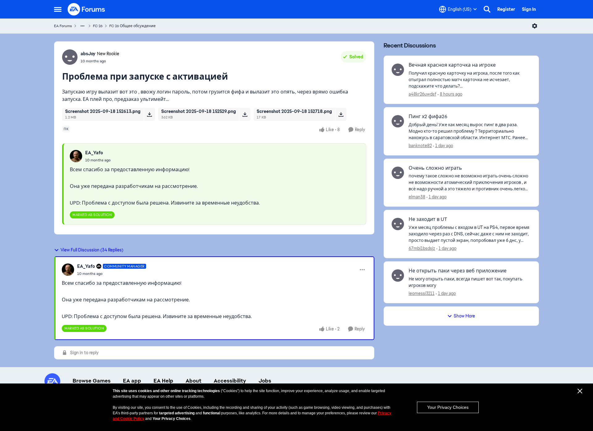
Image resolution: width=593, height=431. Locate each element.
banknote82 (420, 145)
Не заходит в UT (428, 219)
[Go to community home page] (86, 9)
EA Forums (63, 25)
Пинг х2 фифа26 (428, 117)
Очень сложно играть (435, 168)
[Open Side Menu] (58, 9)
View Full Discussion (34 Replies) (92, 250)
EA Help (163, 380)
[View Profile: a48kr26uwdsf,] (398, 70)
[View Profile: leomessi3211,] (398, 275)
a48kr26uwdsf (422, 94)
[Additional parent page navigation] (82, 26)
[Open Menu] (534, 26)
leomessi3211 (422, 293)
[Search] (487, 9)
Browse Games (92, 380)
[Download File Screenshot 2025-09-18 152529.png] (244, 114)
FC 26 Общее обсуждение (132, 25)
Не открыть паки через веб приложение (458, 271)
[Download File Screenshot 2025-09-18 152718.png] (341, 114)
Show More (464, 316)
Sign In (529, 9)
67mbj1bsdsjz (422, 248)
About (193, 380)
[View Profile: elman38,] (398, 173)
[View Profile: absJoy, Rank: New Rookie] (70, 57)
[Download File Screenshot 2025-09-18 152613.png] (149, 114)
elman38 (417, 197)
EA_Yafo (94, 152)
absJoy (88, 53)
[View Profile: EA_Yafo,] (76, 156)
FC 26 (98, 25)
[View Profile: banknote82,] (398, 121)
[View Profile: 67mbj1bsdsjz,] (398, 224)
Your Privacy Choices (448, 407)
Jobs (265, 380)
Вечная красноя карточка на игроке (452, 65)
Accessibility (230, 380)
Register (506, 9)
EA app (132, 380)
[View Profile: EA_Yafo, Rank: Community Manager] (68, 269)
